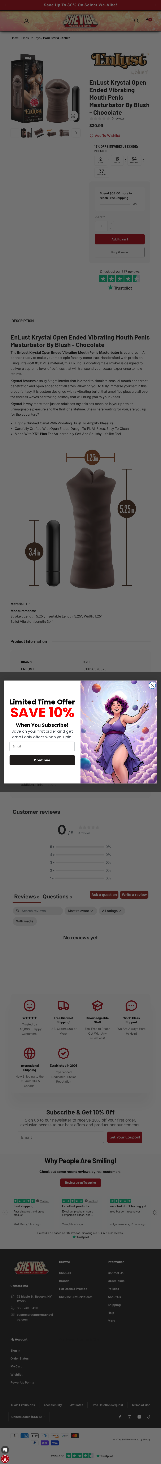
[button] (5, 1450)
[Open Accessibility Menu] (5, 1459)
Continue (42, 760)
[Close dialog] (152, 685)
